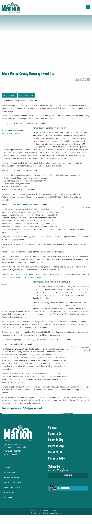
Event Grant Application (13, 487)
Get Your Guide (64, 488)
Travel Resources (11, 472)
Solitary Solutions (54, 513)
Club (86, 135)
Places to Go (54, 434)
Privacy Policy (9, 492)
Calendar (52, 427)
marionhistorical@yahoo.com (29, 277)
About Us (7, 467)
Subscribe (68, 475)
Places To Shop (56, 446)
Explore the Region (11, 477)
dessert (37, 400)
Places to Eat (55, 452)
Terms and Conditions (12, 497)
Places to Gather (57, 458)
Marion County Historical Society (18, 274)
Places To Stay (55, 440)
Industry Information (12, 482)
